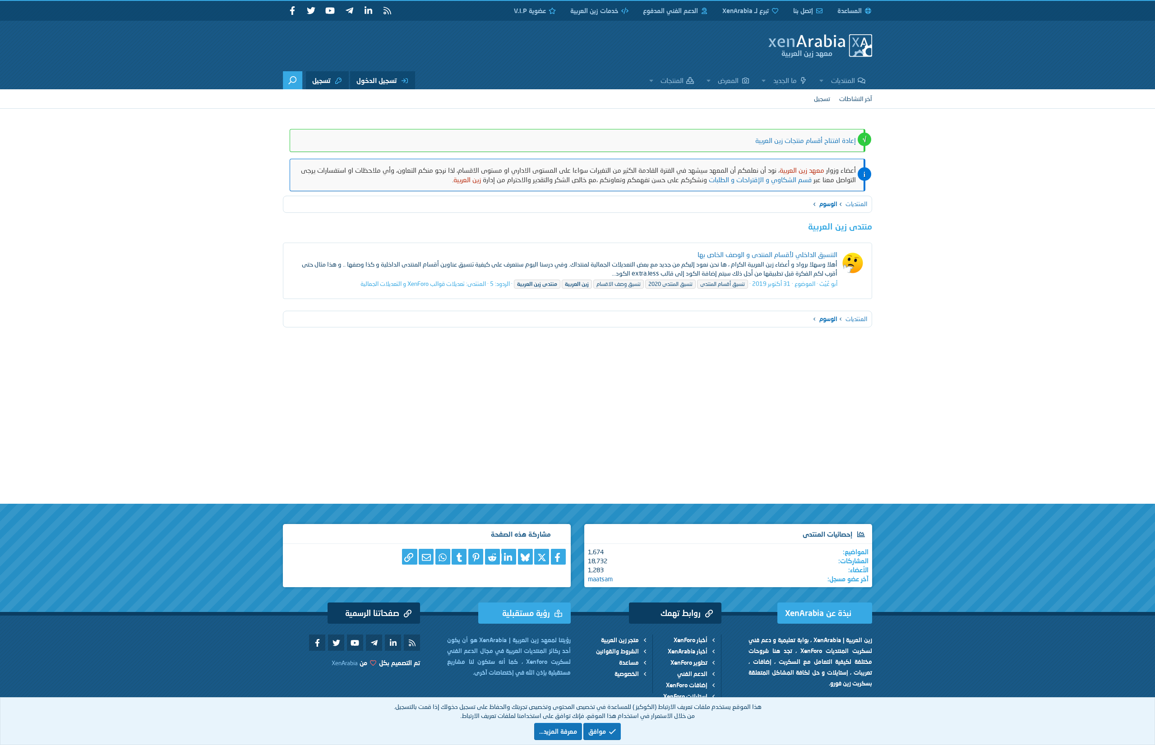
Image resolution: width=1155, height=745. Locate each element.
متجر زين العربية (620, 640)
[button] (821, 80)
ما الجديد (785, 80)
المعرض (728, 80)
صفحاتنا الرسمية (372, 613)
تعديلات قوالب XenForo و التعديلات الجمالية (412, 283)
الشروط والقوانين (617, 651)
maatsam (600, 579)
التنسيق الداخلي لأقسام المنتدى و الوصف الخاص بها (767, 254)
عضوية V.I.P (530, 10)
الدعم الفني (692, 673)
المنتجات (672, 80)
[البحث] (292, 80)
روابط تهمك (681, 613)
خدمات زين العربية (594, 10)
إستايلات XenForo (685, 696)
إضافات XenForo (686, 685)
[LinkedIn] (508, 557)
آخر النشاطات (855, 98)
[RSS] (387, 11)
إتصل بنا (803, 10)
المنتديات (843, 80)
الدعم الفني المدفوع (670, 10)
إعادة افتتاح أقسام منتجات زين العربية (805, 140)
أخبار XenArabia (687, 651)
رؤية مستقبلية (526, 613)
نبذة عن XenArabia (818, 613)
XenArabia (345, 663)
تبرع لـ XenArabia (745, 10)
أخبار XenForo (690, 640)
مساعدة (629, 662)
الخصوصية (626, 673)
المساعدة (849, 10)
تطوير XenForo (688, 662)
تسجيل (822, 98)
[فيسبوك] (558, 557)
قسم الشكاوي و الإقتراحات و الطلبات (760, 179)
